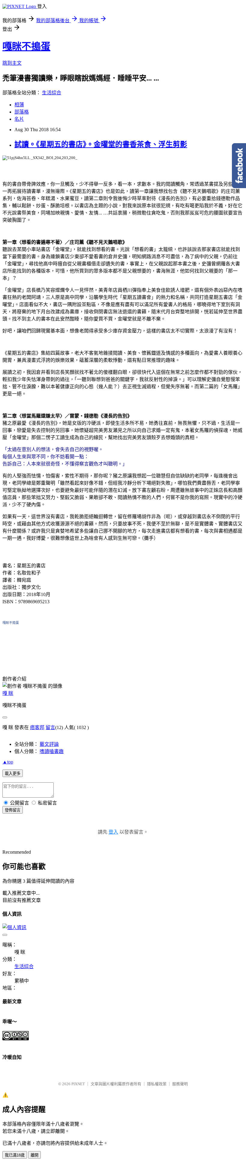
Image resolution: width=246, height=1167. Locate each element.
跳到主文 (12, 63)
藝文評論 (49, 744)
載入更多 (12, 773)
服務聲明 (180, 1084)
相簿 (19, 104)
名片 (19, 119)
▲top (7, 761)
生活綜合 (51, 92)
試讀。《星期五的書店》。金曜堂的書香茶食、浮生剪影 (100, 144)
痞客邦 (37, 727)
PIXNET (78, 1084)
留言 (50, 727)
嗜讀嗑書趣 (52, 751)
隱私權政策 (156, 1084)
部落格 (21, 111)
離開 (34, 1155)
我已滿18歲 (15, 1155)
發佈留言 (12, 810)
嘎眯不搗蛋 (26, 46)
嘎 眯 (7, 693)
